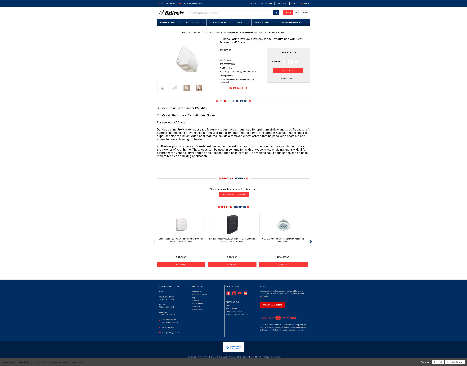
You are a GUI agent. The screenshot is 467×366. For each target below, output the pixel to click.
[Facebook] (230, 88)
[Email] (234, 88)
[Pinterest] (246, 88)
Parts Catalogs (232, 308)
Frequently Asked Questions (237, 314)
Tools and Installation (291, 22)
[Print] (238, 88)
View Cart (196, 307)
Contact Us (263, 3)
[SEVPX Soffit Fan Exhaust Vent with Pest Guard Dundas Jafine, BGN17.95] (283, 225)
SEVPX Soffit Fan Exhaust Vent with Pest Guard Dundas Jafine (283, 240)
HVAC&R (240, 22)
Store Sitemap (198, 310)
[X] (242, 88)
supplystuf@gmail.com (171, 333)
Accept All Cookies (455, 362)
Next (310, 242)
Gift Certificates (198, 304)
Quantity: (276, 62)
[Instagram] (233, 293)
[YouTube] (239, 293)
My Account (197, 292)
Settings (425, 362)
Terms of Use (191, 357)
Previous (153, 242)
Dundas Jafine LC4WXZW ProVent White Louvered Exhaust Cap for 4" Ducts (181, 240)
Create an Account (199, 295)
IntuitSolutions (275, 357)
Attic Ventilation (217, 22)
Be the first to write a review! (234, 195)
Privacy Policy (203, 357)
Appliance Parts (167, 22)
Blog (270, 3)
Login (194, 298)
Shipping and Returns (234, 311)
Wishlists (195, 301)
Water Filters (192, 22)
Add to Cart (181, 264)
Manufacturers (261, 22)
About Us (253, 3)
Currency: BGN (281, 3)
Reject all (438, 362)
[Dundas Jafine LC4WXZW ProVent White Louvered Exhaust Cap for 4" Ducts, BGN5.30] (181, 225)
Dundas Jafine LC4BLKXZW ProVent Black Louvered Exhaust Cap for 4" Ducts (232, 240)
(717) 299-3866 (168, 327)
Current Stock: (288, 52)
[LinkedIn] (245, 293)
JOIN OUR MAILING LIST (272, 305)
